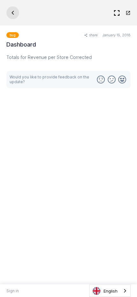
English (111, 290)
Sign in (12, 290)
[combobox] (110, 291)
